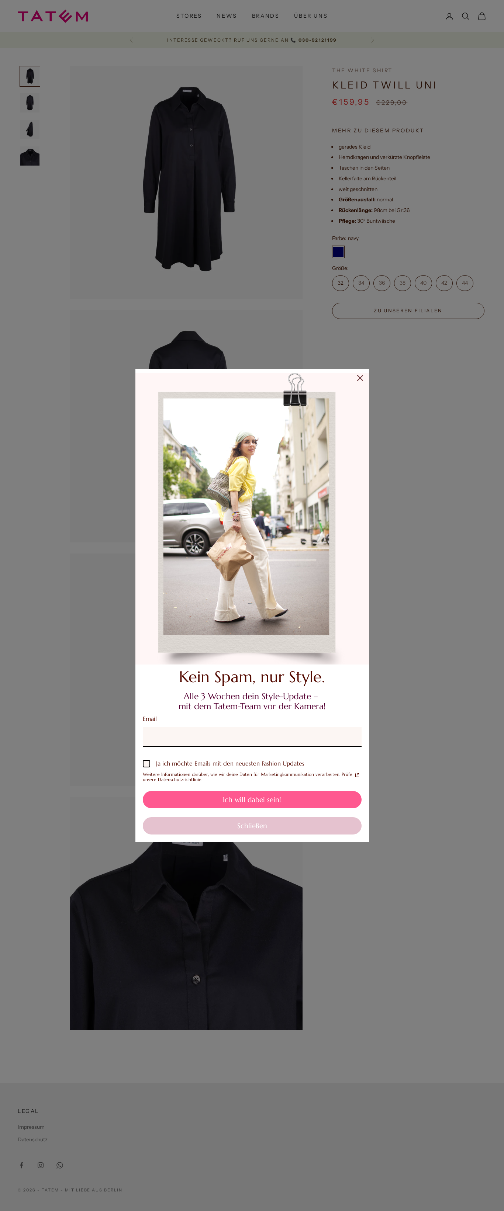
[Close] (360, 378)
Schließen (252, 825)
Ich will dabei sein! (252, 799)
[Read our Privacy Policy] (357, 775)
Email (150, 718)
